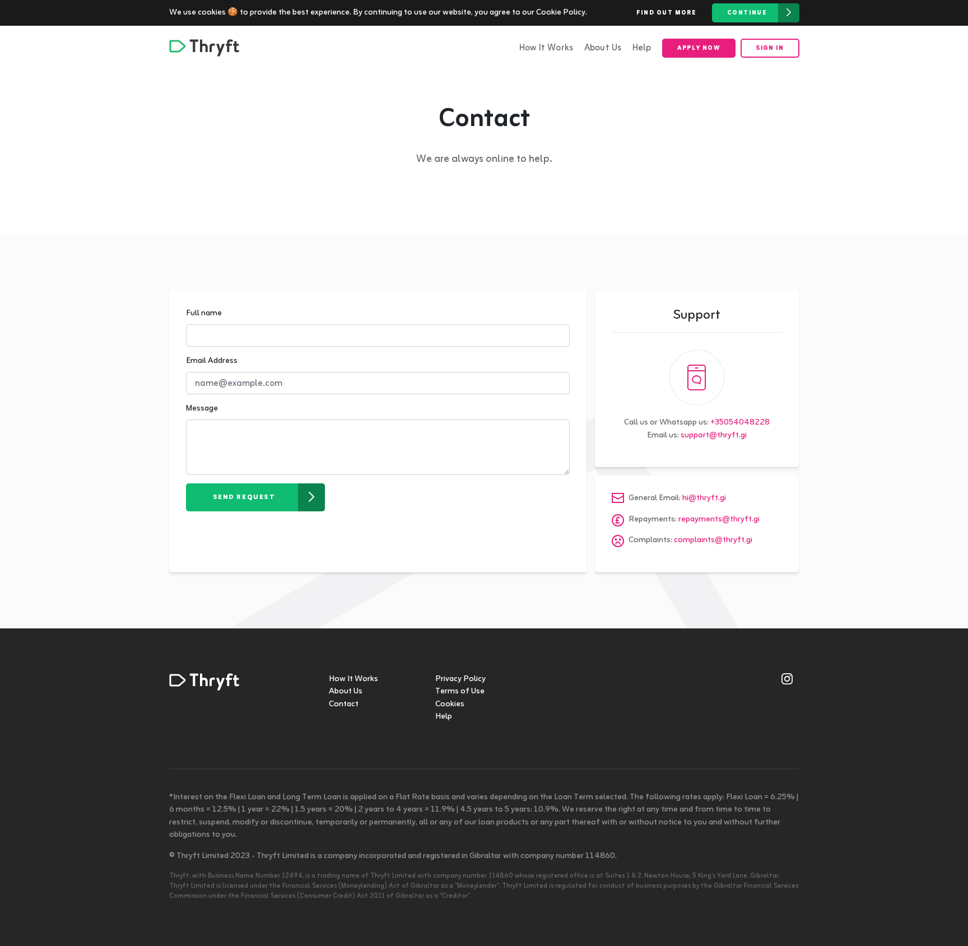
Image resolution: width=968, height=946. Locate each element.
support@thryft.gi (714, 435)
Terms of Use (460, 691)
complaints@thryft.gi (713, 540)
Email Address (212, 361)
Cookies (449, 704)
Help (641, 48)
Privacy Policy (460, 679)
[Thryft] (204, 48)
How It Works (546, 48)
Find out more (666, 13)
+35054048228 (740, 423)
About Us (603, 48)
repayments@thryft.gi (719, 519)
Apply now (698, 48)
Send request (244, 497)
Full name (204, 313)
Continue (747, 13)
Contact (344, 704)
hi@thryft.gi (704, 498)
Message (202, 409)
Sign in (770, 48)
